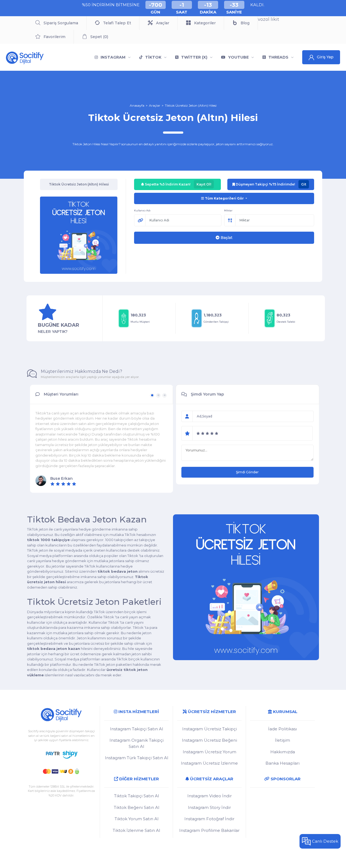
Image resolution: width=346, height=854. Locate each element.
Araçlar (154, 105)
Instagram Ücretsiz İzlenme (209, 763)
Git (303, 184)
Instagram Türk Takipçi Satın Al (136, 757)
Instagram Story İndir (209, 807)
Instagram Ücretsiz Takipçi (209, 728)
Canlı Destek (325, 841)
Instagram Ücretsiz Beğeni (209, 740)
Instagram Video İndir (209, 795)
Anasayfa (137, 105)
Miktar (228, 210)
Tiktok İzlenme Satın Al (136, 830)
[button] (152, 395)
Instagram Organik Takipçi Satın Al (136, 743)
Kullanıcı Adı (142, 210)
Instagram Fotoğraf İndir (209, 818)
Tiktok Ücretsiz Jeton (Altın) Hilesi (191, 105)
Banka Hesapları (282, 763)
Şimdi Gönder (247, 472)
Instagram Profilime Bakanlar (209, 830)
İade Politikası (282, 728)
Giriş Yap (325, 57)
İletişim (282, 740)
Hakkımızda (282, 751)
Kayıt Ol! (204, 184)
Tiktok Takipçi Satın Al (136, 795)
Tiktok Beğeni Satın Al (136, 807)
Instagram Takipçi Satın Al (136, 728)
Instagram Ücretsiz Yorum (209, 751)
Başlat (225, 237)
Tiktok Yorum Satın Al (136, 818)
